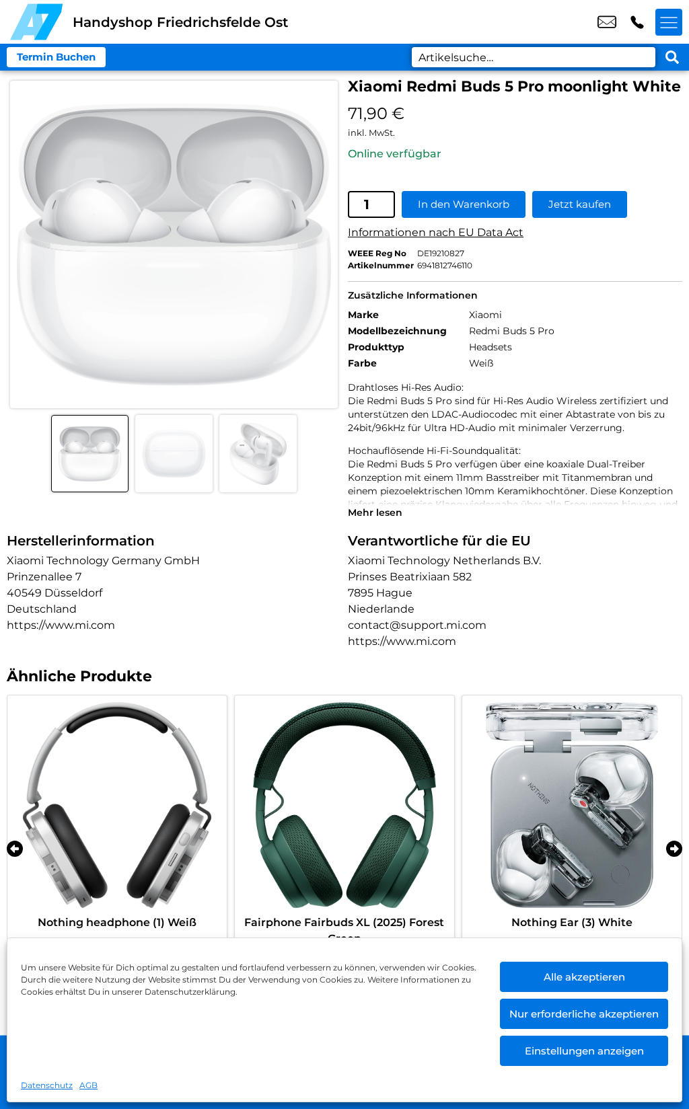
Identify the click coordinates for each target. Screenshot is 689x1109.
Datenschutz (47, 1085)
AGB (88, 1085)
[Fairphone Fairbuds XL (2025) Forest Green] (344, 805)
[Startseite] (36, 21)
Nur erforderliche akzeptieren (584, 1013)
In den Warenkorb (463, 204)
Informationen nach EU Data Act (435, 232)
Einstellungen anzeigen (584, 1050)
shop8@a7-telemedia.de (607, 22)
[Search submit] (672, 57)
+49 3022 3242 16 (637, 22)
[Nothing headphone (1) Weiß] (117, 805)
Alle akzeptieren (584, 976)
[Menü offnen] (668, 22)
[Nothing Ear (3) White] (572, 805)
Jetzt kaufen (579, 204)
